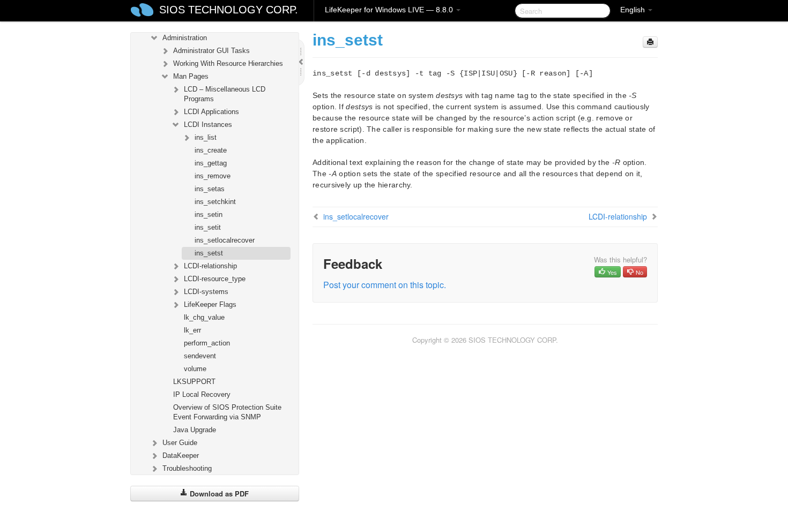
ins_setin (208, 214)
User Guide (179, 443)
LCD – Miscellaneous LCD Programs (224, 94)
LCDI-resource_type (215, 279)
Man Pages (191, 76)
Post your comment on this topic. (384, 284)
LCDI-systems (206, 292)
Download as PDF (218, 493)
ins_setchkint (215, 202)
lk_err (192, 330)
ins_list (206, 137)
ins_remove (213, 176)
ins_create (211, 150)
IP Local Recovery (202, 394)
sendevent (200, 356)
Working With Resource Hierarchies (228, 63)
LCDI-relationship (210, 266)
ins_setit (208, 227)
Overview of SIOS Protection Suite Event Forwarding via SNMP (227, 412)
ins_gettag (211, 163)
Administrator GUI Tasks (211, 51)
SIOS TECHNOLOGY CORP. (228, 10)
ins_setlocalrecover (225, 240)
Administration (184, 38)
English (633, 9)
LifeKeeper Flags (210, 304)
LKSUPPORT (194, 382)
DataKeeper (180, 455)
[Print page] (650, 42)
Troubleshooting (187, 468)
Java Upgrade (194, 430)
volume (195, 369)
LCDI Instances (208, 125)
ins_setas (210, 189)
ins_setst (209, 253)
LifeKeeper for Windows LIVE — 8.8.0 (390, 9)
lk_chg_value (204, 317)
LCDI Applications (211, 112)
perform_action (207, 343)
